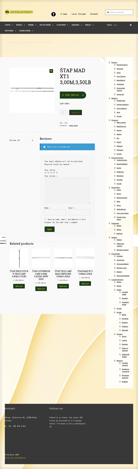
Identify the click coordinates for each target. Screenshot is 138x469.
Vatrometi (120, 260)
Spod (118, 73)
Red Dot (125, 322)
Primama (120, 150)
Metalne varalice (123, 250)
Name (47, 208)
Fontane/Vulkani (123, 264)
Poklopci (125, 326)
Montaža (125, 330)
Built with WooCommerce (15, 458)
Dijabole (125, 382)
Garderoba (75, 25)
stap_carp (22, 42)
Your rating (50, 170)
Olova (119, 205)
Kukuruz (120, 146)
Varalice (88, 25)
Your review (51, 176)
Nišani (124, 315)
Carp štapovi (121, 76)
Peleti (119, 142)
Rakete (119, 272)
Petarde (120, 256)
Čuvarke (120, 180)
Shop (15, 42)
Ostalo (119, 116)
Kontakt (94, 14)
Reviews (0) (15, 140)
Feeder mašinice (123, 104)
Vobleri (119, 240)
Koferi (124, 336)
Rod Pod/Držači (122, 164)
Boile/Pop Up (121, 126)
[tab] (22, 140)
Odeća (119, 226)
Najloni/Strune (122, 198)
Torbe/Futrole (122, 160)
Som (118, 112)
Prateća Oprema (45, 25)
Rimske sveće (122, 268)
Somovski (120, 94)
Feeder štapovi (122, 65)
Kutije (119, 168)
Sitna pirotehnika (123, 276)
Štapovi (7, 25)
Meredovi (120, 176)
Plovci (119, 194)
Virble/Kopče (121, 209)
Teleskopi (120, 84)
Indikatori (120, 172)
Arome (119, 130)
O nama (64, 14)
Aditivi (119, 134)
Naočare (120, 233)
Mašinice (19, 25)
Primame (31, 25)
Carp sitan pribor (123, 213)
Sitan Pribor (61, 25)
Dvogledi (125, 319)
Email (72, 208)
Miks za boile (121, 122)
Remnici (125, 344)
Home (9, 42)
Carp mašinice (122, 108)
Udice (119, 190)
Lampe (124, 340)
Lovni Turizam (79, 14)
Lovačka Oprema (24, 30)
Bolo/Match (121, 80)
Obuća (119, 230)
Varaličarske (121, 101)
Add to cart (75, 112)
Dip (118, 138)
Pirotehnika (9, 30)
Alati (118, 201)
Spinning (120, 69)
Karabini (125, 298)
